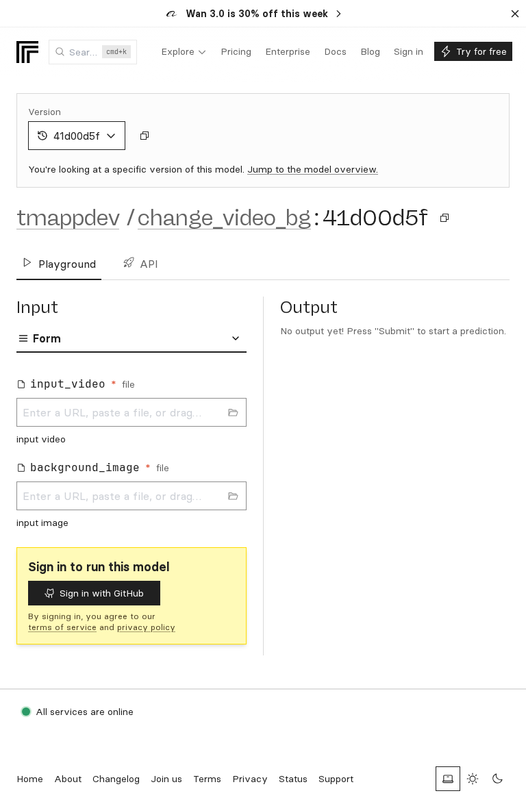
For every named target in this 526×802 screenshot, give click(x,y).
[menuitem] (184, 52)
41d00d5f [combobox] (76, 135)
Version (44, 111)
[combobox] (92, 52)
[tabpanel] (131, 452)
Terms (207, 779)
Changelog (116, 779)
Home (29, 779)
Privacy (250, 779)
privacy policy (146, 627)
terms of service (62, 627)
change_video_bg (224, 218)
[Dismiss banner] (515, 13)
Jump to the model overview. (312, 169)
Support (335, 779)
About (68, 779)
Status (293, 779)
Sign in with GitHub (102, 593)
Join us (166, 779)
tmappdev (67, 218)
